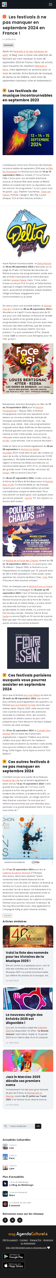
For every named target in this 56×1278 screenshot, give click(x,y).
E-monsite (14, 1205)
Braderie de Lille (11, 780)
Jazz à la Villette (32, 695)
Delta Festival (44, 263)
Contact (24, 1240)
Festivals (8, 45)
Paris (12, 1158)
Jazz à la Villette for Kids (23, 705)
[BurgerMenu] (50, 4)
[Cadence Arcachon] (28, 839)
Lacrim (28, 498)
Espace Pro (35, 1240)
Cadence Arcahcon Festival (16, 872)
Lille (11, 1148)
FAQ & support (10, 1240)
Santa (6, 616)
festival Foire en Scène (40, 586)
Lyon (11, 1168)
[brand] (5, 4)
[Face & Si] (28, 368)
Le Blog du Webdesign (21, 1185)
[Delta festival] (28, 233)
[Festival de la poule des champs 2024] (28, 530)
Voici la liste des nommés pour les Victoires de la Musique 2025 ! (27, 957)
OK (38, 1126)
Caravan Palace (18, 280)
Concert (7, 915)
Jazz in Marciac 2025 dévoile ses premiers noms (23, 1081)
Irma (44, 577)
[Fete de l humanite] (28, 129)
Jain (16, 191)
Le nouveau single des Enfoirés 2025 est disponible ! (24, 1019)
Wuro (12, 1195)
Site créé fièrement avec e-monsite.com (26, 1247)
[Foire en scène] (28, 647)
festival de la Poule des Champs (22, 560)
